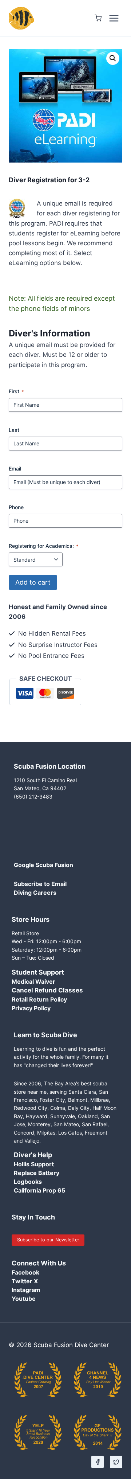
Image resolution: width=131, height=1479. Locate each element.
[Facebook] (97, 1462)
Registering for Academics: (43, 546)
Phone (16, 507)
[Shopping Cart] (98, 18)
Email (15, 468)
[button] (112, 58)
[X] (116, 1462)
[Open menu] (113, 18)
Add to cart (33, 582)
